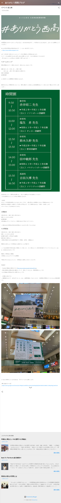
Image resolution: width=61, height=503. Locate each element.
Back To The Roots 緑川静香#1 (11, 458)
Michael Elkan (34, 499)
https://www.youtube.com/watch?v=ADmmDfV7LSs (26, 268)
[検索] (59, 3)
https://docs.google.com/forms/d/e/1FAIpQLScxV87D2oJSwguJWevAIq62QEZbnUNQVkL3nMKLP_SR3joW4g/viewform (30, 385)
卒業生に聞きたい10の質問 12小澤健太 (13, 439)
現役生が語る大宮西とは (9, 476)
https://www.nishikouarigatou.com (10, 50)
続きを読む (57, 452)
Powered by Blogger (31, 497)
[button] (59, 8)
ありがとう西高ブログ (15, 3)
